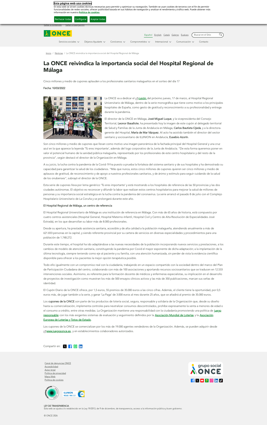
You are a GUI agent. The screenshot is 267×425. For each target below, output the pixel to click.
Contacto (203, 42)
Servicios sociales (67, 42)
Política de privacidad (55, 373)
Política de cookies (89, 12)
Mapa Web (50, 377)
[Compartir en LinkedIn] (81, 346)
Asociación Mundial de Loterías (174, 315)
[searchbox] (205, 35)
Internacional (161, 42)
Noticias (59, 53)
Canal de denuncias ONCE (58, 363)
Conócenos (116, 42)
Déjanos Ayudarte (93, 42)
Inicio (48, 53)
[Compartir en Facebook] (70, 346)
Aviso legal (50, 370)
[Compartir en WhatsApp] (75, 346)
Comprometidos (138, 42)
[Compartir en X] (65, 346)
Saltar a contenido (53, 25)
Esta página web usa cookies (73, 3)
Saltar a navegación (75, 25)
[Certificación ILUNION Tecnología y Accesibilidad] (73, 394)
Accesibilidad (51, 367)
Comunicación (183, 42)
